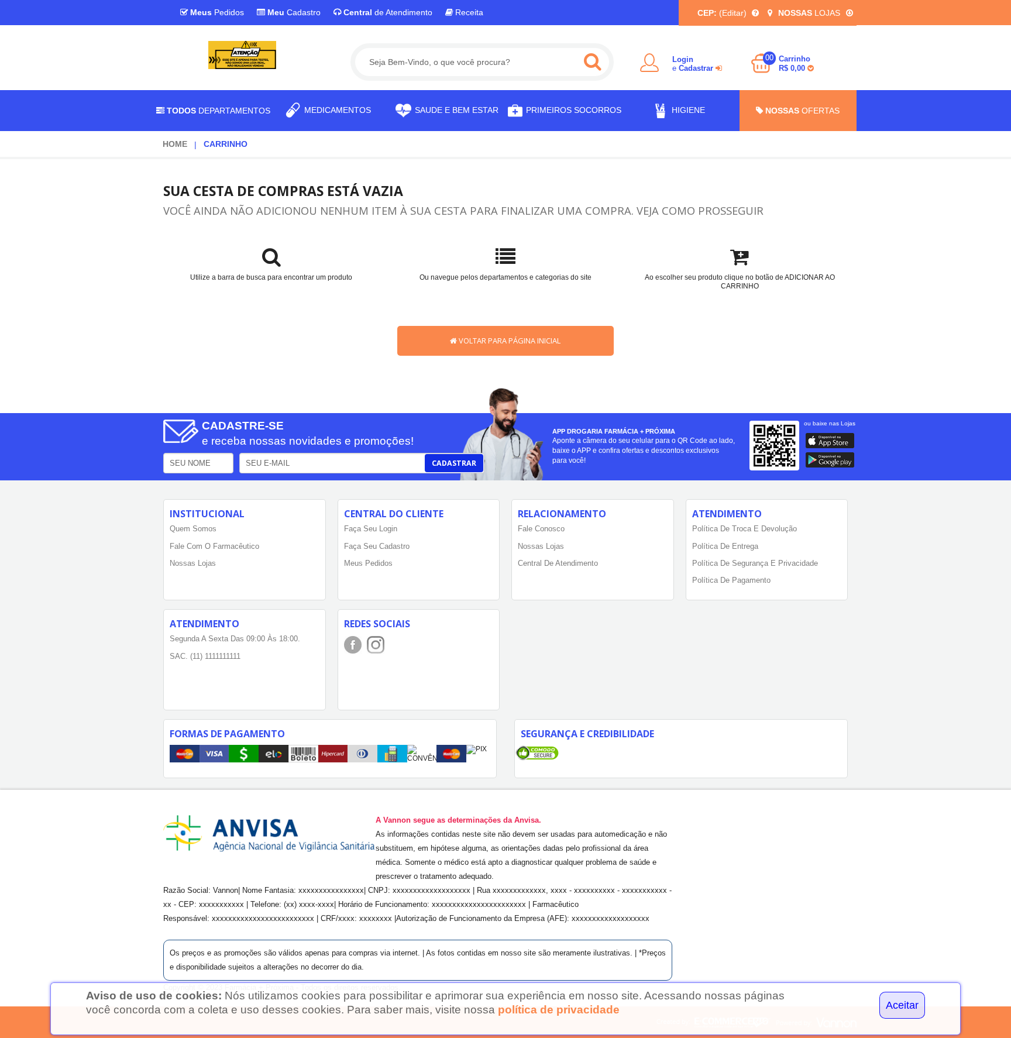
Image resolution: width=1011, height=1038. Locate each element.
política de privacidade (559, 1009)
